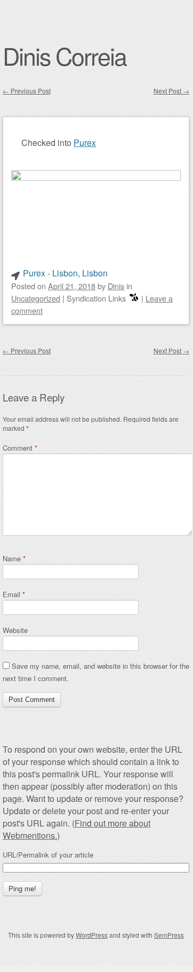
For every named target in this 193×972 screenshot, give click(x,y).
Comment (20, 448)
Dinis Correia (64, 55)
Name (14, 558)
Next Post (171, 90)
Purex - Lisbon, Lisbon (65, 273)
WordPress (92, 934)
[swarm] (133, 298)
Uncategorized (35, 298)
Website (15, 630)
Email (14, 594)
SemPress (169, 934)
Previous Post (27, 90)
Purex (85, 142)
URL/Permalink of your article (48, 855)
